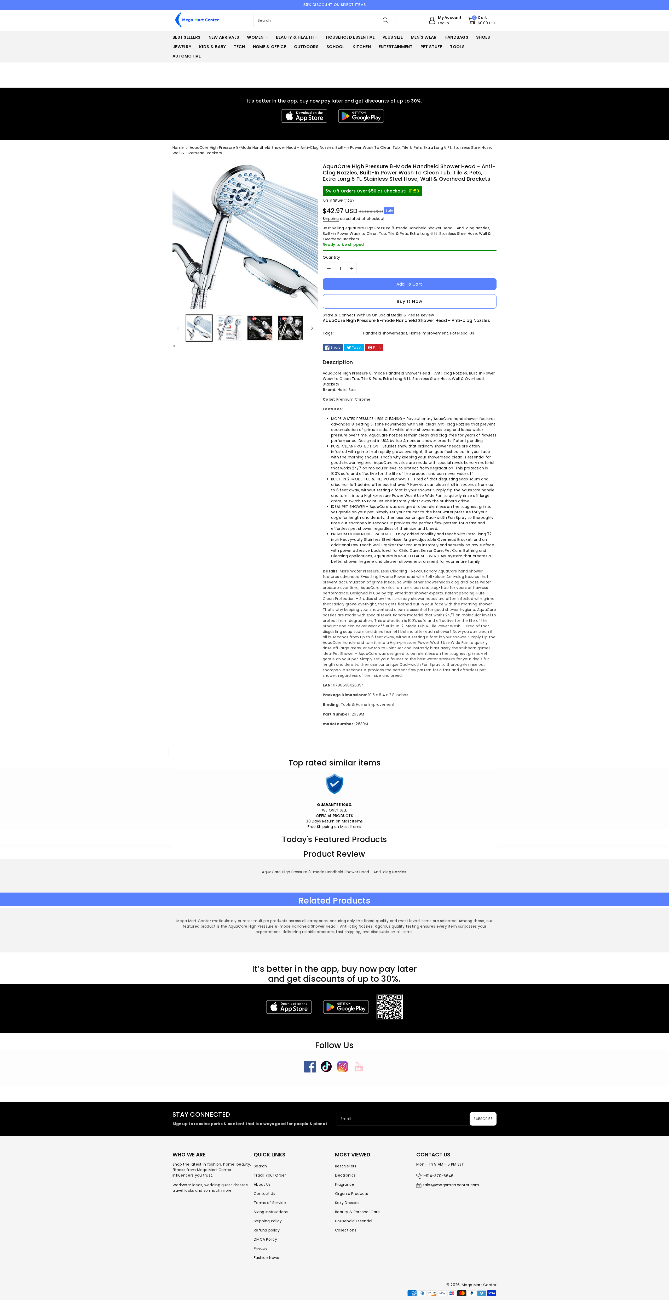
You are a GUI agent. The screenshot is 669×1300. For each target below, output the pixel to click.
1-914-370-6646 (438, 1175)
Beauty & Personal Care (357, 1211)
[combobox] (324, 20)
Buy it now (410, 301)
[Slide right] (312, 328)
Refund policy (267, 1230)
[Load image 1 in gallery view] (199, 328)
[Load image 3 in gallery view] (260, 328)
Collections (345, 1230)
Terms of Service (270, 1202)
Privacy (260, 1248)
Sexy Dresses (347, 1202)
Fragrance (344, 1184)
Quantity (331, 257)
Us (472, 333)
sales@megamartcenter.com (451, 1185)
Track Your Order (270, 1175)
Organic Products (351, 1193)
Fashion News (266, 1257)
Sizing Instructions (271, 1211)
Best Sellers (345, 1166)
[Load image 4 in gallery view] (290, 328)
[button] (482, 20)
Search (260, 1166)
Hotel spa (459, 333)
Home (178, 147)
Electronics (345, 1175)
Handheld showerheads (385, 333)
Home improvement (429, 333)
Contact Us (264, 1193)
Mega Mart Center (479, 1284)
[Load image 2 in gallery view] (229, 328)
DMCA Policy (265, 1239)
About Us (262, 1184)
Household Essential (353, 1221)
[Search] (386, 20)
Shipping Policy (268, 1221)
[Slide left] (178, 328)
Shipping (331, 218)
